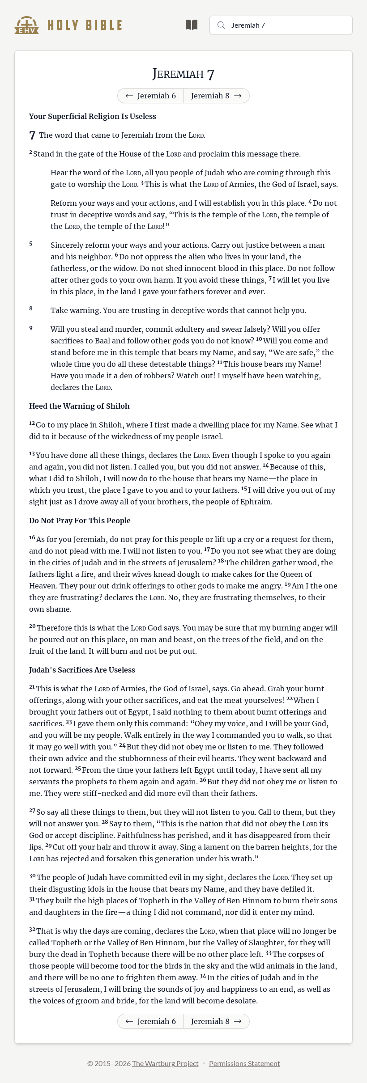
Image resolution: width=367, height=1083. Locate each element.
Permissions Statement (244, 1063)
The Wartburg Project (165, 1063)
